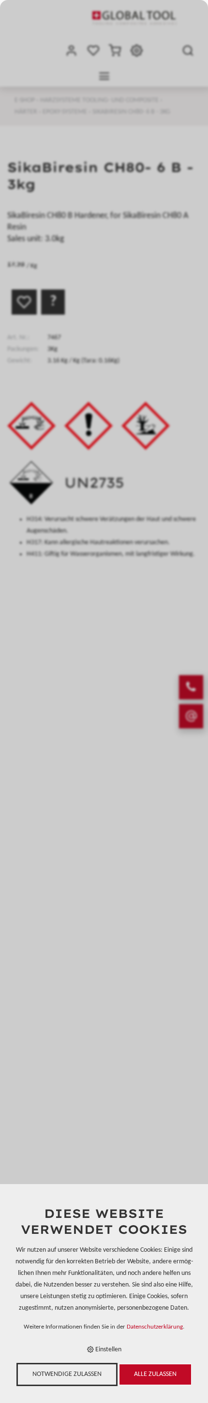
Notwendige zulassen (67, 1374)
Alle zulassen (155, 1374)
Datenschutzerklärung (155, 1327)
